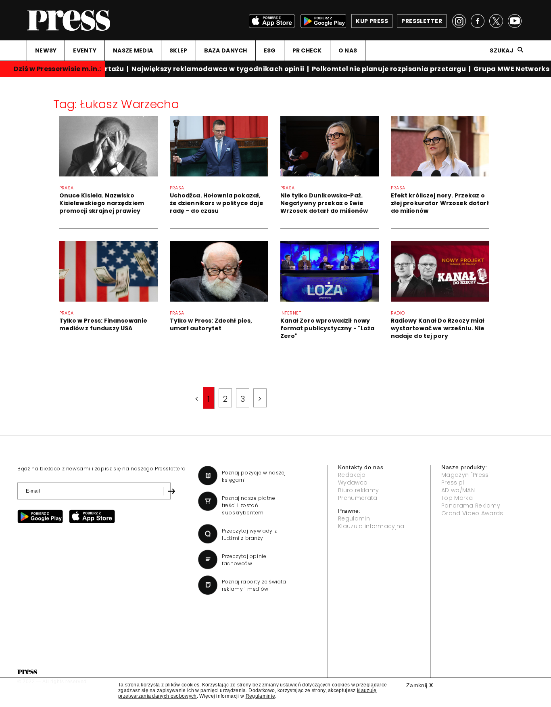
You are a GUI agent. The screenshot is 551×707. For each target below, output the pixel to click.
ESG (270, 50)
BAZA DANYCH (225, 50)
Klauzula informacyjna (371, 526)
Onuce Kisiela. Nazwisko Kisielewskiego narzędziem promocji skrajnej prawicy (101, 203)
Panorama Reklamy (470, 505)
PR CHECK (307, 50)
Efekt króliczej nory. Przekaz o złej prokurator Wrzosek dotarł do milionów (440, 203)
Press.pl (452, 482)
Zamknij (419, 685)
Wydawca (352, 482)
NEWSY (45, 50)
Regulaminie (261, 696)
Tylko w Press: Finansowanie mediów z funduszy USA (103, 324)
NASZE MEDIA (133, 50)
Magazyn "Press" (466, 475)
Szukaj (501, 50)
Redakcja (352, 475)
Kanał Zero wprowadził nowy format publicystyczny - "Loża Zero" (327, 328)
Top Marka (457, 498)
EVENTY (84, 50)
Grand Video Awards (472, 513)
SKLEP (178, 50)
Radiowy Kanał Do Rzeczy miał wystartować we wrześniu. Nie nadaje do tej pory (438, 328)
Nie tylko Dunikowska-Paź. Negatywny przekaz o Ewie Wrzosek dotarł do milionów (324, 203)
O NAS (347, 50)
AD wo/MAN (458, 490)
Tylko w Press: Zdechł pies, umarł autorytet (211, 324)
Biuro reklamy (358, 490)
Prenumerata (358, 498)
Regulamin (354, 518)
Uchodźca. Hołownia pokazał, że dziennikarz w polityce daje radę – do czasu (216, 203)
